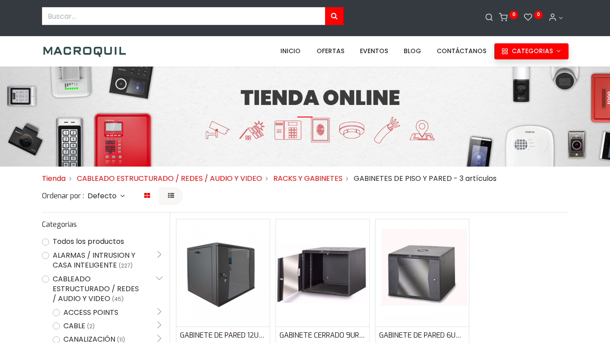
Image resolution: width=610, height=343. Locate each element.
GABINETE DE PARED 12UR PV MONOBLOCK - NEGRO (223, 335)
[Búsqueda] (334, 16)
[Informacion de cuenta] (555, 17)
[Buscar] (489, 17)
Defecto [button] (103, 196)
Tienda (54, 178)
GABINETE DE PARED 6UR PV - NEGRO (422, 335)
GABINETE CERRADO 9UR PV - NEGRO (323, 335)
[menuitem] (290, 51)
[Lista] (171, 196)
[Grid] (147, 196)
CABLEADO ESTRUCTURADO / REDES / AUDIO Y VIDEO (169, 178)
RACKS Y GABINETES (308, 178)
